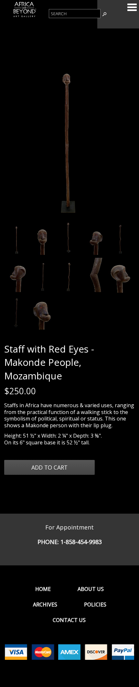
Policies (95, 604)
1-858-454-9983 (81, 542)
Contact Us (69, 620)
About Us (91, 589)
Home (43, 589)
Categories (132, 7)
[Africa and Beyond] (24, 16)
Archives (45, 604)
